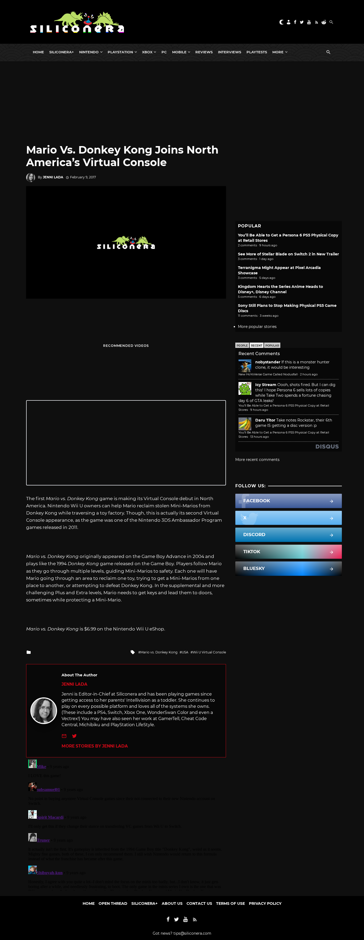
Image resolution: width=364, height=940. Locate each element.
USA (185, 652)
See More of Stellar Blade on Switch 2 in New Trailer (288, 254)
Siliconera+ (61, 52)
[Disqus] (126, 824)
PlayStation (120, 52)
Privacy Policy (265, 903)
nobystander (267, 362)
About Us (172, 903)
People (242, 345)
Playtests (256, 52)
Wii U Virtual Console (209, 652)
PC (164, 52)
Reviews (204, 52)
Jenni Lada (53, 177)
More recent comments (257, 459)
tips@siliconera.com (192, 933)
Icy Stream (265, 384)
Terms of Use (230, 903)
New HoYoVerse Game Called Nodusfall (268, 374)
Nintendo (89, 52)
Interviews (229, 52)
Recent (256, 345)
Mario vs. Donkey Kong (158, 652)
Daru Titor (265, 420)
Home (38, 52)
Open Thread (113, 903)
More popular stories (257, 326)
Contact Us (199, 903)
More (278, 52)
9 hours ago (259, 410)
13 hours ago (259, 437)
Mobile (179, 52)
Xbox (147, 52)
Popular (272, 345)
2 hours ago (309, 374)
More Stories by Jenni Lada (95, 746)
